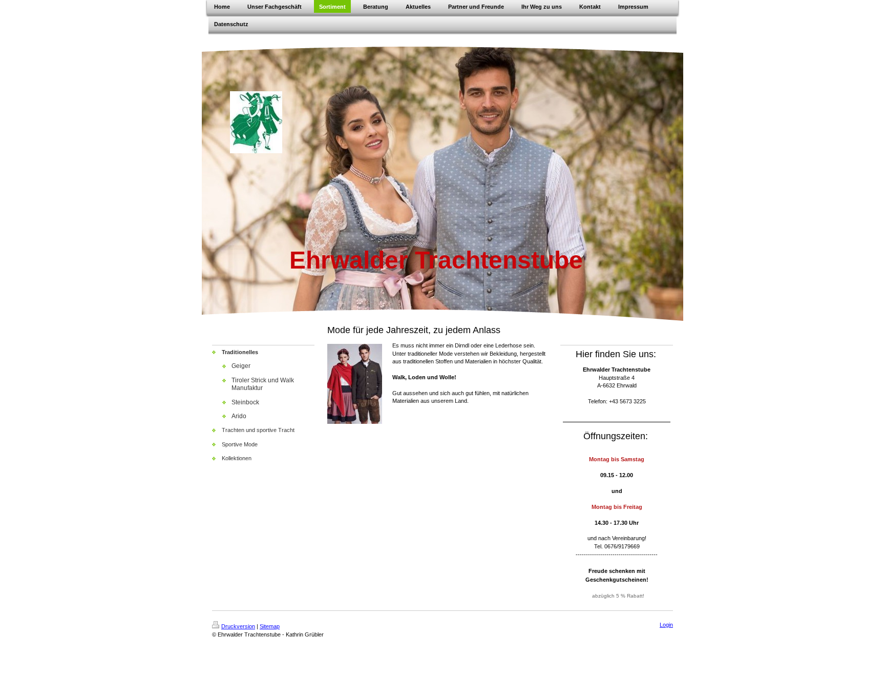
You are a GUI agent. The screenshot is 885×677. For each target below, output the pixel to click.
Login (666, 625)
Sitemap (270, 626)
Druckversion (238, 626)
